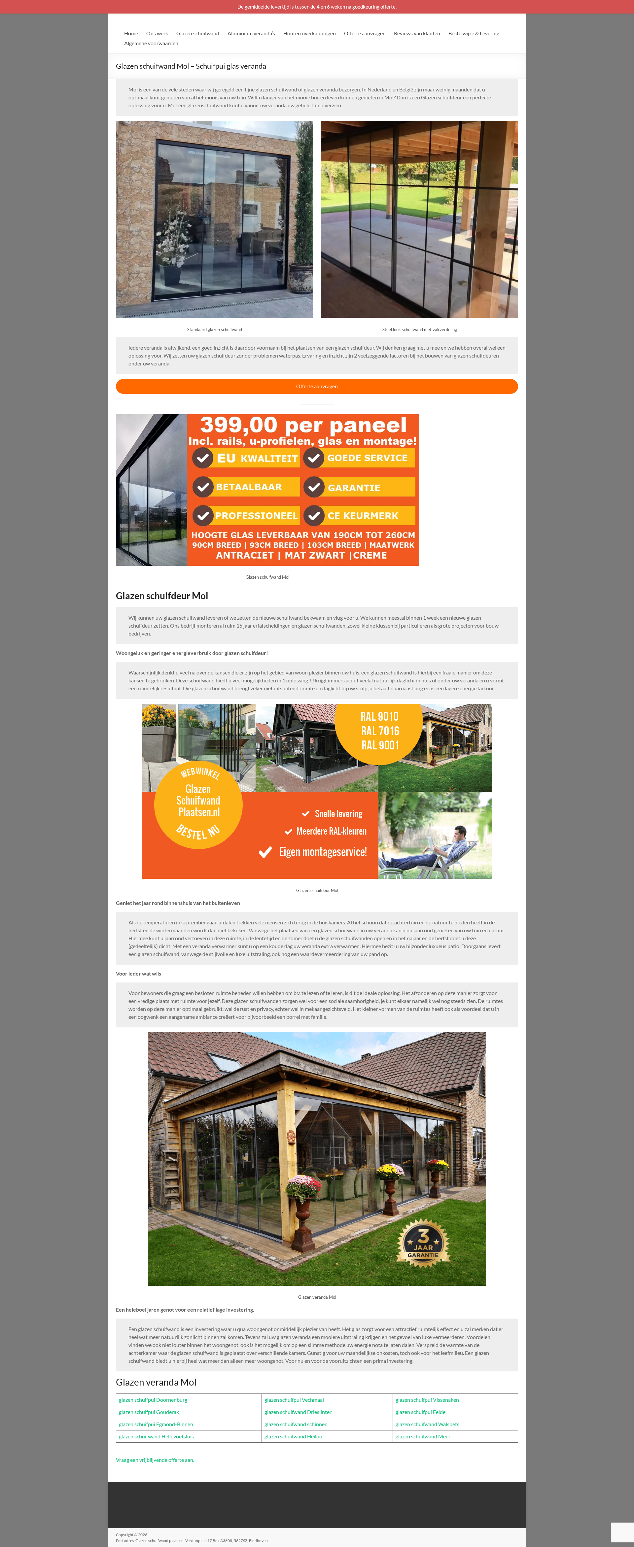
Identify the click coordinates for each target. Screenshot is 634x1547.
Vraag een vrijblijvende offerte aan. (155, 1460)
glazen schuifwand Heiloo (293, 1436)
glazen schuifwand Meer (423, 1436)
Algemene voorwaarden (151, 43)
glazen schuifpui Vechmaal (294, 1399)
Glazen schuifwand (197, 33)
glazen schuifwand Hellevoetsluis (156, 1436)
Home (131, 33)
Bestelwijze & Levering (473, 33)
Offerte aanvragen (365, 33)
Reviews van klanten (417, 33)
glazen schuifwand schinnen (296, 1424)
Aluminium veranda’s (251, 33)
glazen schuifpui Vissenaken (427, 1399)
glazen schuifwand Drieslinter (298, 1412)
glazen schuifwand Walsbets (427, 1424)
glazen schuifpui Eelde (420, 1412)
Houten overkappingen (309, 33)
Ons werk (157, 33)
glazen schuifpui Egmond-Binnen (156, 1424)
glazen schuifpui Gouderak (149, 1412)
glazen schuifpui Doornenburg (153, 1399)
